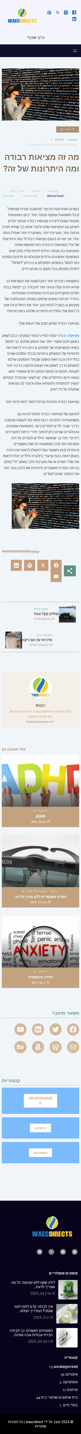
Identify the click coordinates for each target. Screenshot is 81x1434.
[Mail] (73, 1047)
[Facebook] (73, 1029)
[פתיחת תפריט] (75, 50)
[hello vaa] (38, 1029)
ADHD (40, 816)
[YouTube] (20, 1029)
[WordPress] (56, 1047)
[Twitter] (56, 1029)
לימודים (68, 129)
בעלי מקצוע (47, 891)
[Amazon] (38, 1047)
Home (72, 139)
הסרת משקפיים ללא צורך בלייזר (41, 897)
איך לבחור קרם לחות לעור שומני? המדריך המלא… (33, 1308)
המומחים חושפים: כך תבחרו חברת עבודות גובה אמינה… (31, 1332)
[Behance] (20, 1047)
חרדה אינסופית (40, 977)
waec (51, 191)
